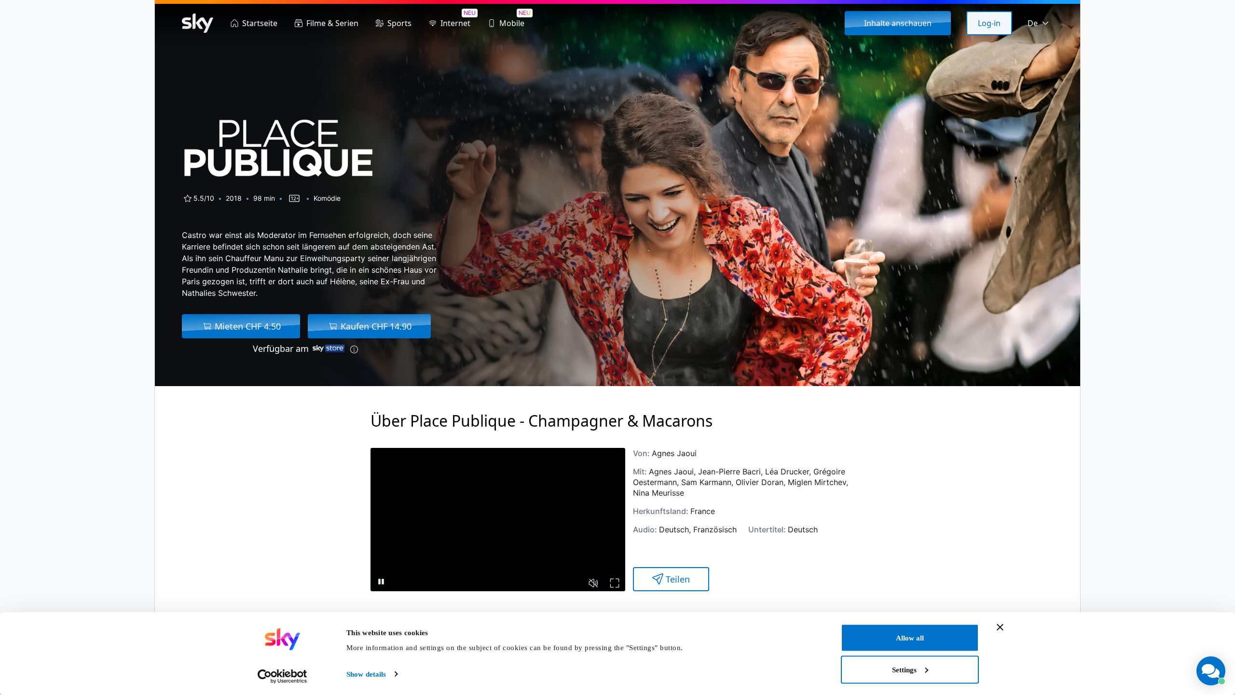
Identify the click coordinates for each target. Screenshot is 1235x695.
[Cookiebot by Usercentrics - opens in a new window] (282, 676)
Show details (366, 674)
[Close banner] (1000, 627)
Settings (904, 669)
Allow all (910, 638)
